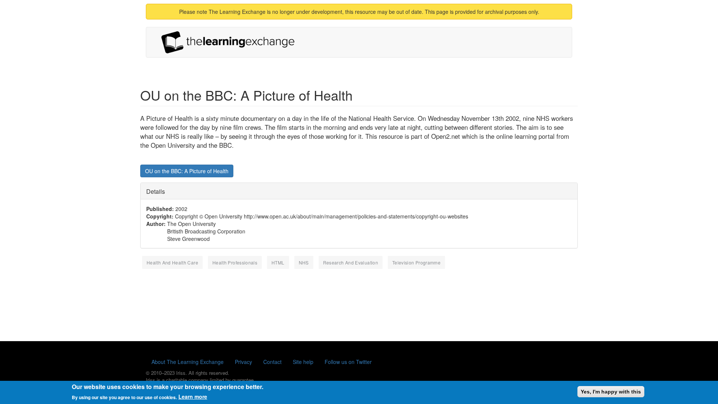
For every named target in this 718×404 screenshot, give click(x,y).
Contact (272, 361)
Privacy (243, 361)
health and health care (172, 262)
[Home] (230, 42)
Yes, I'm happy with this (611, 392)
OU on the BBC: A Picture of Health (186, 171)
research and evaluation (350, 262)
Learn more (192, 396)
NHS (304, 262)
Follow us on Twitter (348, 361)
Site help (303, 361)
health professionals (234, 262)
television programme (416, 262)
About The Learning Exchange (187, 361)
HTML (277, 262)
